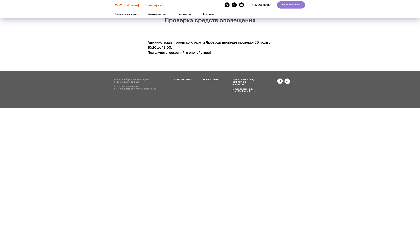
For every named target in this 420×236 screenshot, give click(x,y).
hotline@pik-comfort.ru (239, 83)
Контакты (208, 14)
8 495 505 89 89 (260, 5)
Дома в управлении (125, 14)
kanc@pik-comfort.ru (244, 91)
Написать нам (211, 80)
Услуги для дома (157, 14)
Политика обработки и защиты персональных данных (131, 81)
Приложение (185, 14)
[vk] (287, 83)
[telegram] (280, 83)
